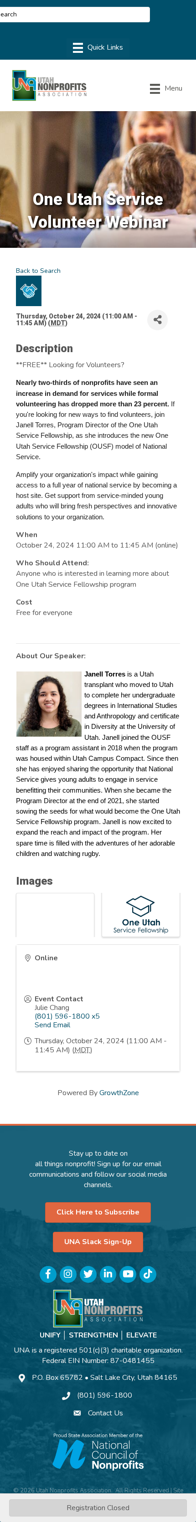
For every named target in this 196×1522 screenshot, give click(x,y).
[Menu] (98, 47)
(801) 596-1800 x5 (67, 1016)
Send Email (52, 1025)
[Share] (157, 320)
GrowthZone (119, 1093)
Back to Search (38, 270)
